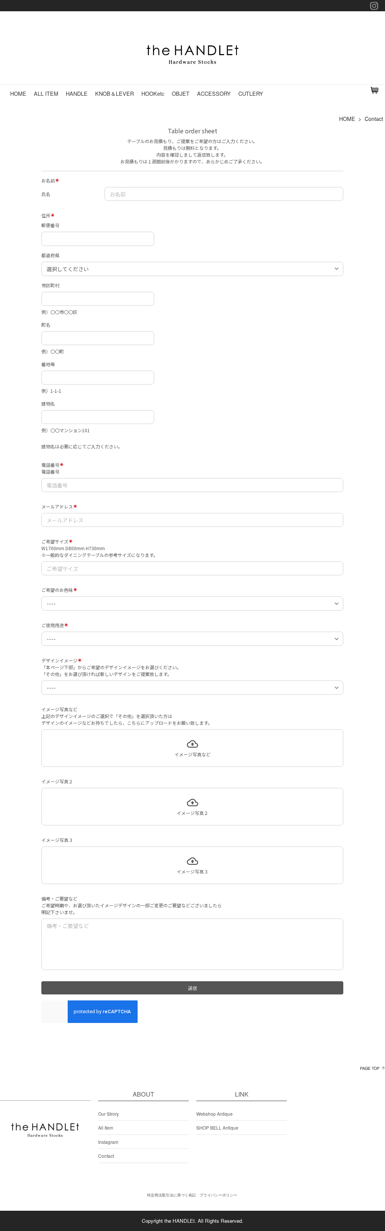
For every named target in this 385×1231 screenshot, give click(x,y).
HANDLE (77, 93)
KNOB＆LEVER (114, 93)
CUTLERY (250, 93)
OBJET (180, 93)
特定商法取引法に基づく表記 (171, 1195)
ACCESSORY (214, 93)
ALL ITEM (46, 93)
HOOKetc (152, 93)
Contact (106, 1156)
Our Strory (108, 1113)
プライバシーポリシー (218, 1195)
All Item (105, 1127)
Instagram (108, 1142)
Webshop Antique (214, 1113)
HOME (18, 93)
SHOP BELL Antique (217, 1127)
